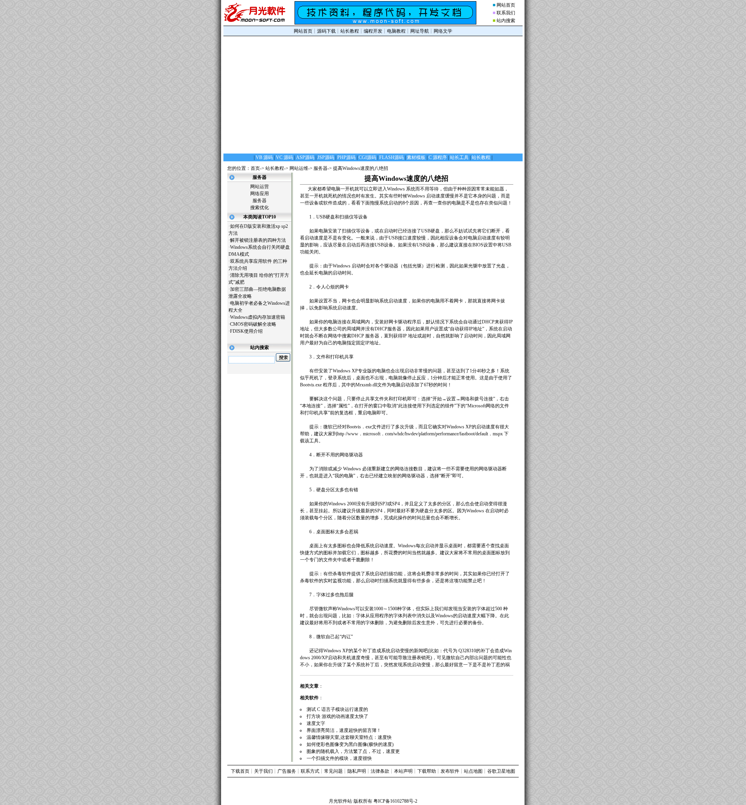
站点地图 (473, 771)
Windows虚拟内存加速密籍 (257, 317)
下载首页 (240, 771)
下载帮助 (426, 771)
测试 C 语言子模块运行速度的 (340, 709)
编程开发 (373, 31)
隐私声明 (356, 771)
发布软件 (450, 771)
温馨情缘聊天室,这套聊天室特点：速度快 (352, 737)
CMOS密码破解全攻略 (253, 324)
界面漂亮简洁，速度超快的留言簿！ (347, 730)
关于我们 (263, 771)
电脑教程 (396, 31)
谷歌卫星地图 (501, 771)
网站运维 (298, 168)
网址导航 (419, 31)
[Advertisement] (373, 94)
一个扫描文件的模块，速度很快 (342, 758)
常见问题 (333, 771)
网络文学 (443, 31)
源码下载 (326, 31)
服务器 (321, 168)
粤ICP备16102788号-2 (395, 801)
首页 (255, 168)
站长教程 (349, 31)
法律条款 (380, 771)
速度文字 (319, 723)
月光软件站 (340, 801)
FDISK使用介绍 (246, 331)
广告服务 (286, 771)
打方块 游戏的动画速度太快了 (340, 716)
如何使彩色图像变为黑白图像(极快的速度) (353, 744)
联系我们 (506, 13)
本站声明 (403, 771)
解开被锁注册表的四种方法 (258, 240)
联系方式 (310, 771)
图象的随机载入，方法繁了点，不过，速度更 (356, 751)
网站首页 (506, 5)
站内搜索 (506, 20)
